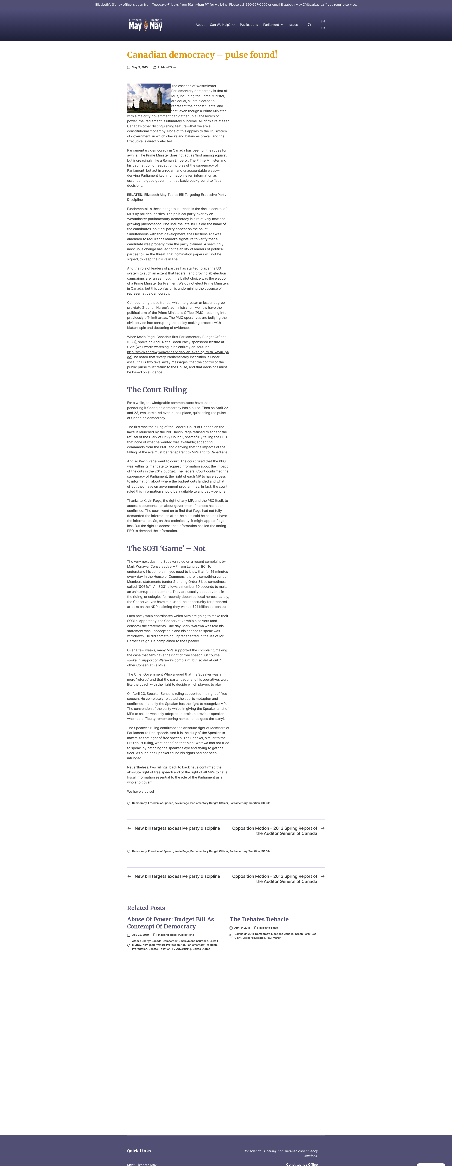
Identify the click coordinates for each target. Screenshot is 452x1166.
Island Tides (168, 67)
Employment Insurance (193, 941)
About (200, 24)
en (322, 21)
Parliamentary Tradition (245, 803)
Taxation (164, 949)
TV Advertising (181, 949)
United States (201, 949)
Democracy (139, 803)
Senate (153, 949)
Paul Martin (273, 937)
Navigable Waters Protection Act (164, 944)
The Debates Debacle (259, 919)
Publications (249, 24)
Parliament (271, 24)
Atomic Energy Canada (146, 941)
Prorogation (139, 949)
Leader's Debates (254, 937)
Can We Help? (220, 24)
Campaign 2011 (244, 934)
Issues (293, 24)
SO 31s (265, 803)
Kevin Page (182, 803)
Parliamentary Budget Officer (209, 803)
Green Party (302, 934)
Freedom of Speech (160, 803)
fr (323, 28)
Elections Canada (282, 934)
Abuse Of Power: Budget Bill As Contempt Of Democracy (170, 923)
